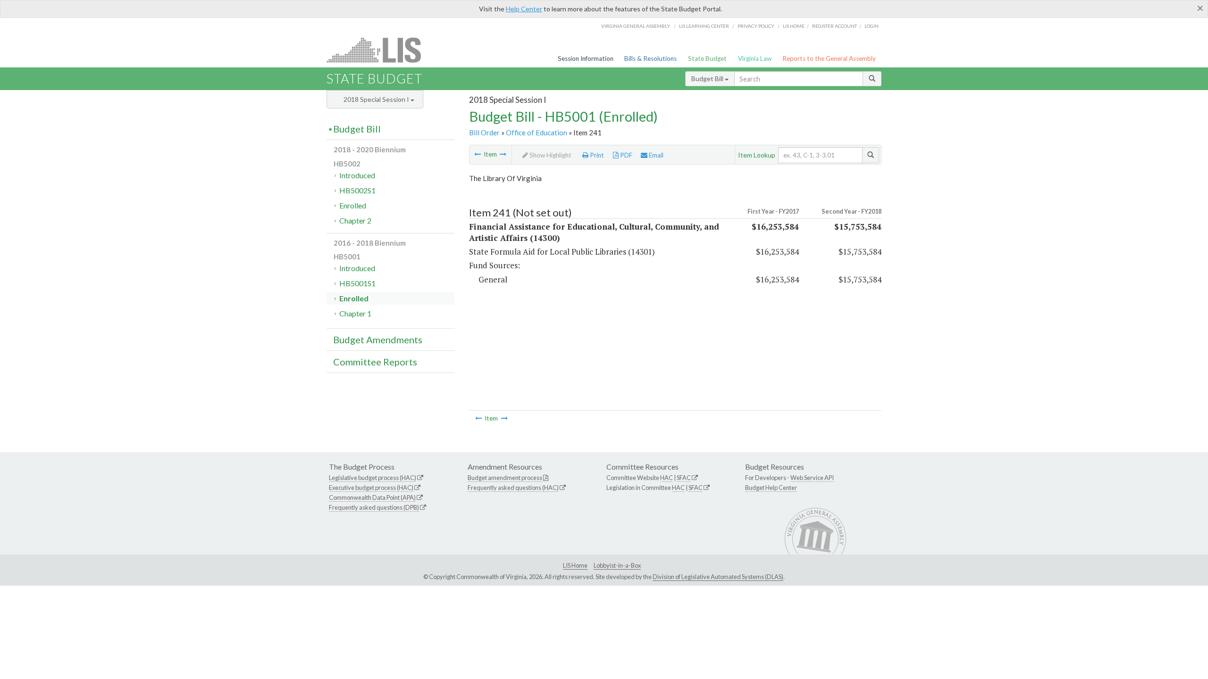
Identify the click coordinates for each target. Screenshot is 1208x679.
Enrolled (352, 205)
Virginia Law (755, 58)
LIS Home (575, 565)
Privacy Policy (756, 26)
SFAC (684, 477)
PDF (625, 155)
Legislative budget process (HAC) (372, 477)
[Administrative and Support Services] (503, 154)
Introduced (357, 175)
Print (596, 155)
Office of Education (536, 132)
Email (655, 155)
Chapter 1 (355, 313)
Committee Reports (375, 361)
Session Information (585, 58)
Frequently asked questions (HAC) (513, 487)
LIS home (794, 26)
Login (871, 26)
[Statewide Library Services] (477, 154)
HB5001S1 (357, 283)
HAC (666, 477)
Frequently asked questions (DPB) (374, 507)
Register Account (834, 26)
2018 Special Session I (377, 99)
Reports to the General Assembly (829, 58)
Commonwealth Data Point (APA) (372, 497)
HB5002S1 (357, 190)
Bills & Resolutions (650, 58)
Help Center (524, 9)
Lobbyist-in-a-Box (617, 565)
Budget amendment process (505, 477)
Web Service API (812, 477)
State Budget (707, 58)
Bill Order (484, 132)
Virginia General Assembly (635, 26)
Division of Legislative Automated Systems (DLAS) (718, 576)
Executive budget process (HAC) (371, 487)
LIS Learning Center (704, 26)
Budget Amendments (377, 339)
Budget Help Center (771, 487)
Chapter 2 (355, 220)
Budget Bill (708, 79)
